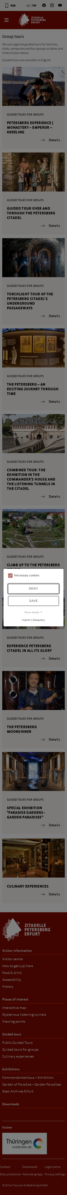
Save (33, 600)
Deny (33, 588)
